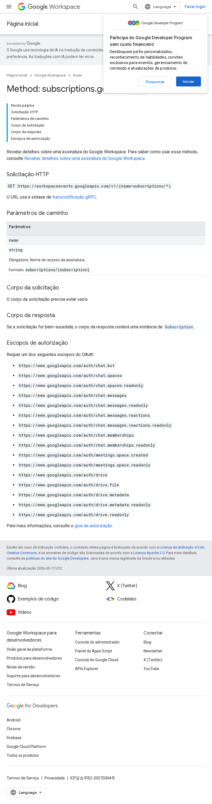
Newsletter (153, 651)
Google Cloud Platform (26, 746)
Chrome (14, 729)
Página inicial (22, 23)
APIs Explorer (86, 668)
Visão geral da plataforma (29, 649)
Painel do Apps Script (93, 651)
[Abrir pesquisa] (135, 6)
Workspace (64, 6)
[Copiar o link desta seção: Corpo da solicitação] (64, 288)
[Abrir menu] (8, 6)
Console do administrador (97, 642)
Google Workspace (50, 75)
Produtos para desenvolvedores (34, 658)
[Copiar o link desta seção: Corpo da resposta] (60, 315)
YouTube (151, 668)
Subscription (179, 326)
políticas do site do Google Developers (57, 558)
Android (13, 720)
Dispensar (155, 81)
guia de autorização (93, 525)
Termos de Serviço (23, 684)
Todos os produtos (23, 755)
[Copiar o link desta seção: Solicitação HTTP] (54, 175)
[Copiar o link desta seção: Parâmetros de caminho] (73, 213)
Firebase (14, 738)
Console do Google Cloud (96, 660)
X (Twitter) (153, 660)
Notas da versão (21, 667)
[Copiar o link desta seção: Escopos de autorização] (73, 343)
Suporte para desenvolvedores (33, 676)
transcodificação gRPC (74, 197)
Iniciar (188, 81)
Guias (77, 75)
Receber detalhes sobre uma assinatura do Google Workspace (84, 158)
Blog (147, 642)
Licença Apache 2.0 (149, 553)
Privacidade (54, 778)
